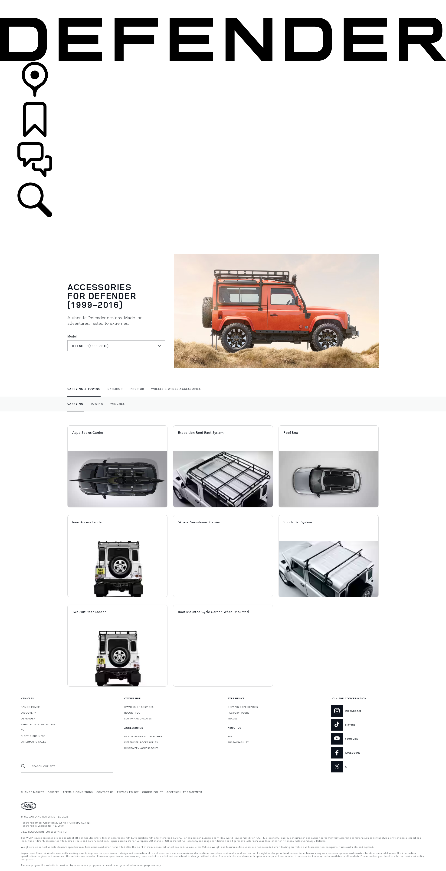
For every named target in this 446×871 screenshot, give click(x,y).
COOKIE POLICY (152, 792)
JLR (230, 736)
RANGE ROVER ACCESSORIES (143, 736)
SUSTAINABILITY (238, 742)
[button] (223, 2)
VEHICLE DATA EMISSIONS (38, 724)
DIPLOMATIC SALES (33, 741)
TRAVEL (232, 718)
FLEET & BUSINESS (33, 736)
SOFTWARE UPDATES (138, 718)
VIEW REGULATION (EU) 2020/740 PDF (44, 831)
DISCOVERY (28, 712)
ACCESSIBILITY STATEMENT (185, 792)
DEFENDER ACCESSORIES (141, 742)
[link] (223, 82)
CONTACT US (105, 792)
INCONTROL (132, 712)
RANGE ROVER (30, 707)
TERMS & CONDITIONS (78, 792)
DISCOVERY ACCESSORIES (141, 748)
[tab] (85, 389)
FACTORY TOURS (238, 712)
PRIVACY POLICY (128, 792)
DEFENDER (28, 718)
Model (71, 336)
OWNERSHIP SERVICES (139, 707)
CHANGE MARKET (32, 792)
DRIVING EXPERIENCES (243, 707)
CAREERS (53, 792)
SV (22, 730)
